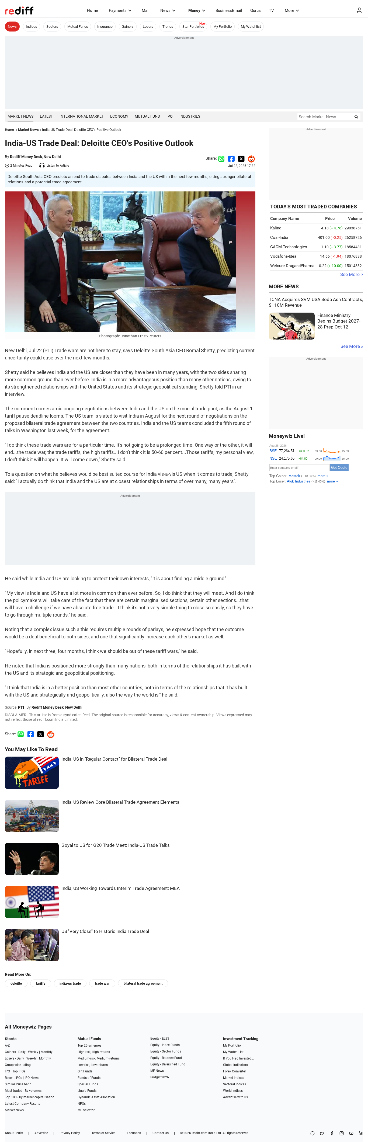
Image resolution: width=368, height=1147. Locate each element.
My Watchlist (251, 27)
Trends (167, 27)
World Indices (233, 1091)
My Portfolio (222, 27)
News (165, 10)
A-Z (7, 1045)
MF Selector (86, 1110)
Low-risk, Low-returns (93, 1065)
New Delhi (52, 157)
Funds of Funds (89, 1078)
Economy (119, 116)
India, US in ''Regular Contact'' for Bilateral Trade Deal (114, 759)
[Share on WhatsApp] (312, 1133)
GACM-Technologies (288, 246)
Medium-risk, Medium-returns (99, 1058)
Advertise (41, 1133)
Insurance (105, 27)
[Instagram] (341, 1133)
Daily (22, 1052)
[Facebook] (332, 1133)
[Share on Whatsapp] (221, 158)
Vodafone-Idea (283, 256)
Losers (148, 27)
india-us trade (70, 983)
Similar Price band (18, 1084)
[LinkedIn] (361, 1133)
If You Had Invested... (238, 1058)
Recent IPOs (13, 1078)
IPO (169, 116)
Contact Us (160, 1133)
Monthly (47, 1052)
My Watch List (233, 1052)
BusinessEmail (229, 10)
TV (271, 10)
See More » (352, 346)
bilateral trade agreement (143, 983)
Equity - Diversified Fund (167, 1064)
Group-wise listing (18, 1065)
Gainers (128, 27)
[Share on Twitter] (241, 158)
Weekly (33, 1052)
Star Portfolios (193, 27)
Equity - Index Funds (165, 1045)
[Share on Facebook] (231, 158)
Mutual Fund (147, 116)
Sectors (52, 27)
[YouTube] (351, 1133)
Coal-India (279, 237)
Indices (31, 27)
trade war (102, 983)
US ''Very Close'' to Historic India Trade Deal (105, 931)
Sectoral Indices (234, 1084)
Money (194, 10)
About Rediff (14, 1133)
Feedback (134, 1133)
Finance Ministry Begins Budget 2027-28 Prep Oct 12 (338, 321)
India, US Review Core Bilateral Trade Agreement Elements (120, 802)
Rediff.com (199, 1133)
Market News (20, 116)
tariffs (41, 983)
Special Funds (88, 1084)
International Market (82, 116)
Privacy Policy (70, 1133)
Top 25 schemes (89, 1045)
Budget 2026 (159, 1077)
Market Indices (233, 1078)
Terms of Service (103, 1133)
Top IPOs (18, 1071)
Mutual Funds (77, 27)
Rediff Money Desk (26, 157)
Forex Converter (234, 1071)
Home (92, 10)
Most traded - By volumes (23, 1091)
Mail (146, 10)
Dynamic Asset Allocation (96, 1097)
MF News (157, 1071)
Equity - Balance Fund (166, 1058)
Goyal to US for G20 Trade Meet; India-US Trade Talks (115, 845)
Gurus (255, 10)
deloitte (16, 983)
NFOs (82, 1104)
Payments (118, 10)
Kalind (275, 228)
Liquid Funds (87, 1091)
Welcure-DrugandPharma (292, 265)
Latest (46, 116)
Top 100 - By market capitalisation (29, 1097)
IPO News (32, 1078)
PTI (21, 707)
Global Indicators (235, 1065)
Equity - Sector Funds (165, 1051)
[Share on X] (322, 1133)
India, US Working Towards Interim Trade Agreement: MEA (120, 888)
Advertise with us (235, 1097)
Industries (189, 116)
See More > (351, 274)
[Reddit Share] (250, 158)
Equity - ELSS (159, 1038)
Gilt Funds (85, 1071)
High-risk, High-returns (94, 1052)
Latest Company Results (22, 1104)
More (289, 10)
